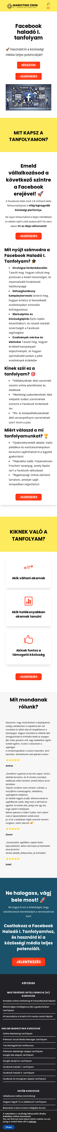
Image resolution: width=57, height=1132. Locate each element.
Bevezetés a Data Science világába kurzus (24, 1107)
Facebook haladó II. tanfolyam (18, 1072)
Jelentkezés (28, 76)
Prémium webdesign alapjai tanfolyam (23, 1051)
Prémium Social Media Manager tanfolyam (25, 1039)
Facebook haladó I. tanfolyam (18, 1066)
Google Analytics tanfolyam (17, 1060)
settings (32, 1121)
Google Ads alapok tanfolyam (18, 1055)
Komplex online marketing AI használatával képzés (29, 1000)
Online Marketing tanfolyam (17, 1033)
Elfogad (9, 1127)
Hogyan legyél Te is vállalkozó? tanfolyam (24, 1101)
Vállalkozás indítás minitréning (19, 1096)
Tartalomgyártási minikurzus (18, 1045)
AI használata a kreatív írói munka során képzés (27, 1016)
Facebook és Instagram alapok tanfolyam (24, 1078)
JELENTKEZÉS (28, 236)
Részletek (28, 65)
